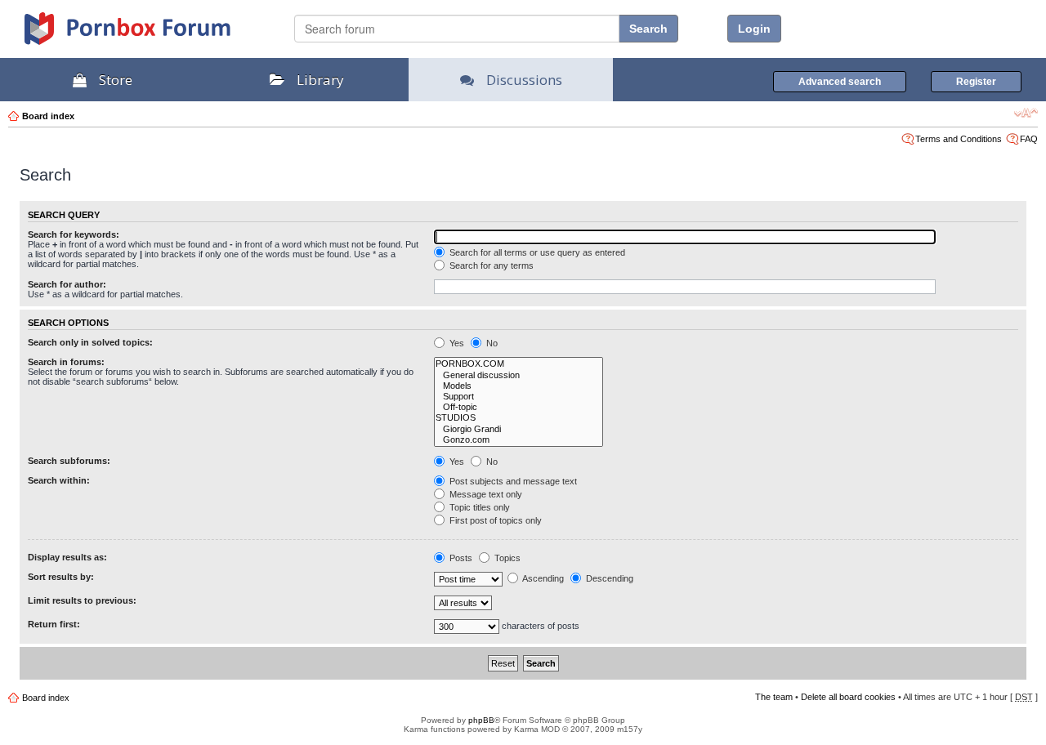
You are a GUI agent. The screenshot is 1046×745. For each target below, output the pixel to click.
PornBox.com (148, 34)
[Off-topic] (518, 407)
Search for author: (67, 284)
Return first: (54, 624)
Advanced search (839, 81)
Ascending (542, 578)
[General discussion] (518, 375)
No (491, 343)
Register (976, 81)
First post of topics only (494, 520)
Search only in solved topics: (90, 342)
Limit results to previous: (82, 600)
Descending (608, 578)
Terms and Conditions (958, 139)
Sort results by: (61, 577)
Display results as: (67, 557)
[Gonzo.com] (518, 440)
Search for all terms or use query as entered (536, 252)
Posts (459, 558)
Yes (455, 343)
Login (754, 28)
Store (115, 79)
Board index (48, 116)
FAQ (1029, 139)
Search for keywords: (73, 234)
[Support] (518, 396)
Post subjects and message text (512, 481)
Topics (506, 558)
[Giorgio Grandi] (518, 429)
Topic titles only (478, 507)
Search (648, 28)
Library (320, 79)
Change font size (1026, 112)
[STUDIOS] (518, 418)
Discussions (524, 79)
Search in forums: (66, 362)
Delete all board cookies (848, 697)
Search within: (59, 480)
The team (774, 697)
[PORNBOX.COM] (518, 364)
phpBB (481, 720)
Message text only (484, 494)
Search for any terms (490, 265)
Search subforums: (69, 461)
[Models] (518, 386)
